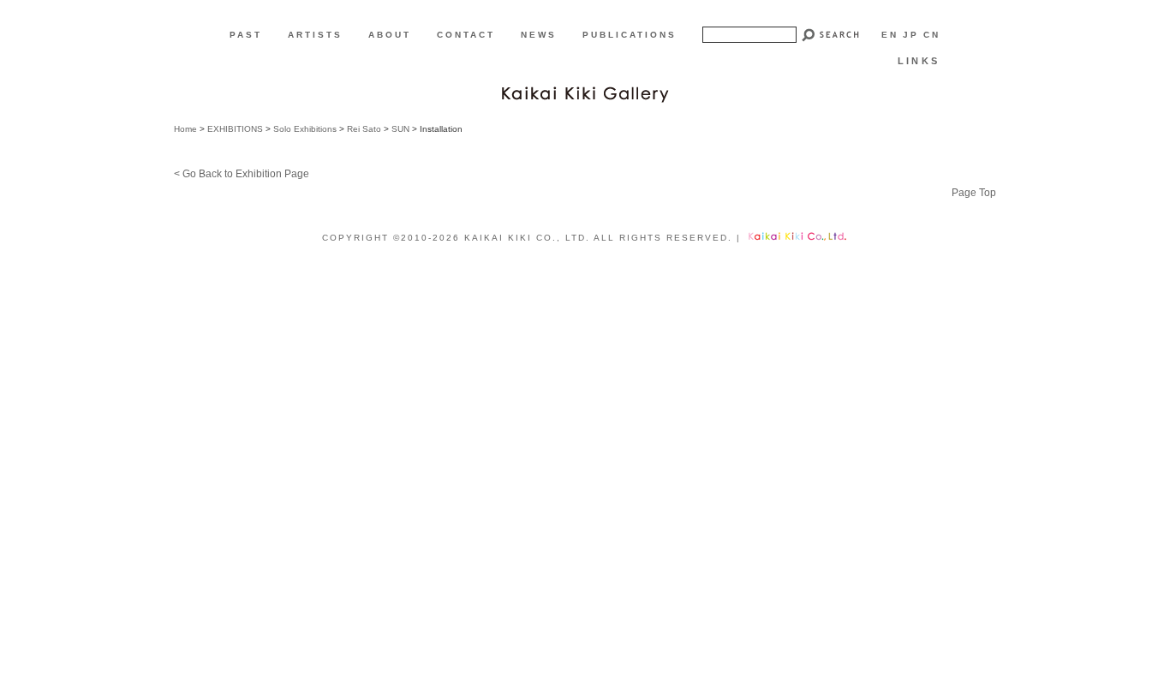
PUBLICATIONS (629, 34)
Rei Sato (364, 129)
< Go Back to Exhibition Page (241, 174)
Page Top (974, 193)
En (889, 34)
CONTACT (466, 34)
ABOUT (389, 34)
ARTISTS (315, 34)
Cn (931, 34)
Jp (911, 34)
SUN (400, 129)
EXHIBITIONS (235, 129)
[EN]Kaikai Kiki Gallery (585, 92)
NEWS (539, 34)
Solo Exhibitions (305, 129)
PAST (246, 34)
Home (185, 129)
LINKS (919, 61)
